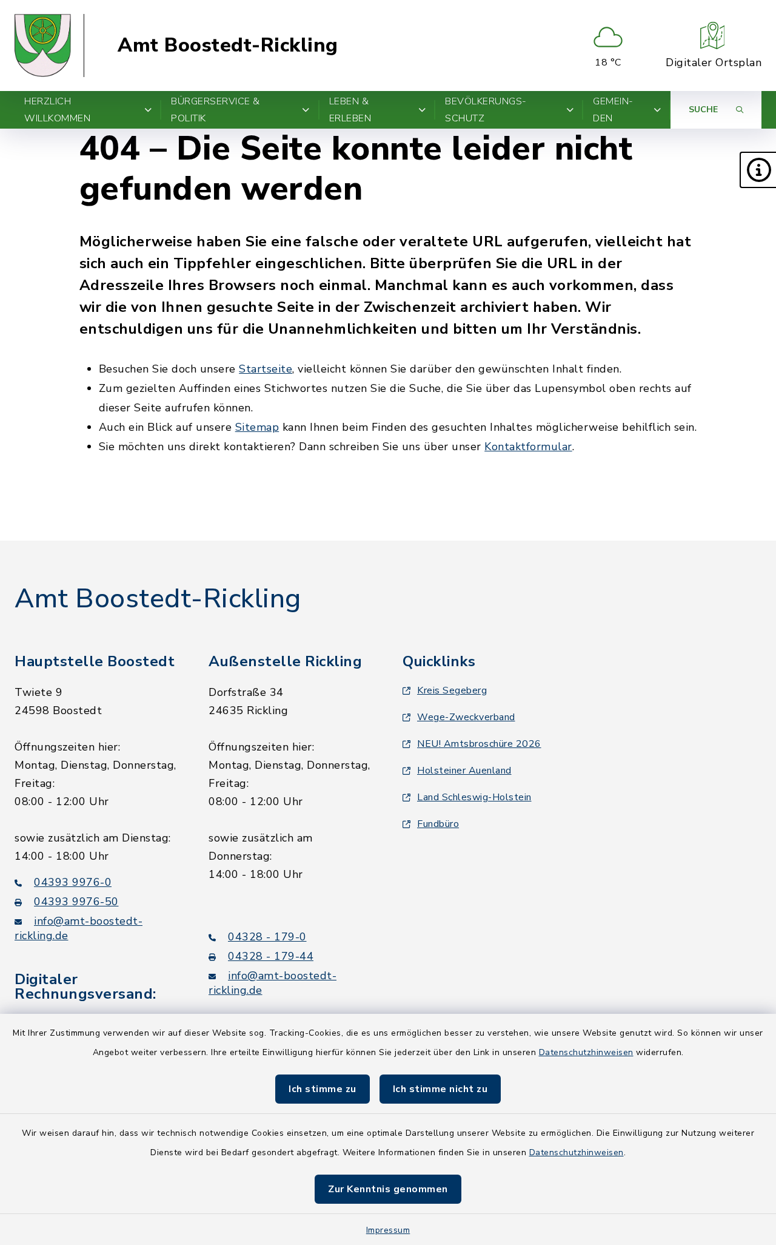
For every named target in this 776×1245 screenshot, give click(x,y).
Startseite (265, 369)
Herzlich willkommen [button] (57, 110)
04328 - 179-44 (270, 956)
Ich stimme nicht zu (440, 1089)
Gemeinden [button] (613, 110)
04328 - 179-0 (267, 937)
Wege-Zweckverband (466, 717)
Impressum (388, 1230)
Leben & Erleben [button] (350, 110)
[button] (758, 170)
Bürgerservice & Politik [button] (215, 110)
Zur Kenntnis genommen (388, 1189)
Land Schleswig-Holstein (474, 797)
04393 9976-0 (73, 882)
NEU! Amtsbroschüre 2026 (479, 744)
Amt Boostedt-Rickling (228, 45)
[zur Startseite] (49, 45)
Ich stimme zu (322, 1089)
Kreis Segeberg (452, 690)
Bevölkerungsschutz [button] (485, 110)
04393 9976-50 (76, 901)
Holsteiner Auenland (464, 770)
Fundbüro (438, 824)
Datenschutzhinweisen (586, 1052)
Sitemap (257, 427)
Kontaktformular (528, 446)
